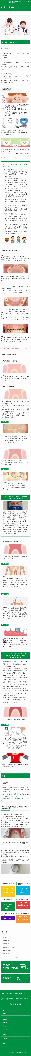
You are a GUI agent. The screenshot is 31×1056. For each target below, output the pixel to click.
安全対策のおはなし (8, 950)
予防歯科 (5, 1026)
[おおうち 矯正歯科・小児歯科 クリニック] (15, 1)
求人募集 (5, 1047)
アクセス (5, 1038)
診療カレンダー (6, 1034)
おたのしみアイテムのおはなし (10, 957)
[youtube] (18, 1004)
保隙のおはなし (6, 953)
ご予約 (4, 1043)
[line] (15, 1004)
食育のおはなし (6, 940)
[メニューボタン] (1, 1)
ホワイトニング (6, 1029)
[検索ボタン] (29, 1)
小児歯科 (5, 937)
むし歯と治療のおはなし (9, 947)
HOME (4, 1010)
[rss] (20, 1004)
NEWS (4, 1013)
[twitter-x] (11, 1004)
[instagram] (13, 1004)
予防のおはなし (6, 943)
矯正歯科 (5, 1019)
